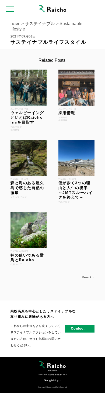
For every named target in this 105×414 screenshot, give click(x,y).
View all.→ (88, 277)
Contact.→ (80, 328)
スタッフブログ (18, 197)
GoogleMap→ (52, 380)
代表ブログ (64, 201)
